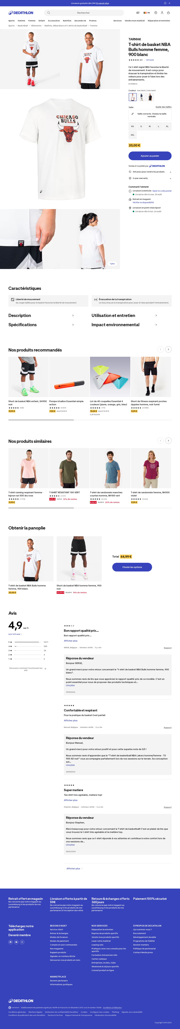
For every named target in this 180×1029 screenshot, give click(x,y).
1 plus (112, 264)
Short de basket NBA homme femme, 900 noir (79, 587)
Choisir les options (132, 567)
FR (148, 13)
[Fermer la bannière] (169, 3)
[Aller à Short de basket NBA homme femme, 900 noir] (79, 558)
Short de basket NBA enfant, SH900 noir (27, 403)
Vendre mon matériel (135, 20)
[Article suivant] (168, 349)
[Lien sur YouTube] (16, 942)
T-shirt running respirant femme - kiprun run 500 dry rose (26, 494)
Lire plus (70, 685)
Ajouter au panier (150, 156)
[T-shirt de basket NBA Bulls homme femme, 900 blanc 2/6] (30, 59)
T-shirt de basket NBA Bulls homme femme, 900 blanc (27, 587)
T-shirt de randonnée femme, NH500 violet (150, 494)
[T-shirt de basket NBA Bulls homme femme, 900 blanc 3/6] (60, 149)
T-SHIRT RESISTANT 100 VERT (64, 492)
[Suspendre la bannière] (165, 3)
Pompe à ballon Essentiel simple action (66, 403)
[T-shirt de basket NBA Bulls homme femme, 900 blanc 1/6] (90, 59)
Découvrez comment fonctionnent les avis (25, 669)
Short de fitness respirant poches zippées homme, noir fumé (149, 403)
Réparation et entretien (159, 20)
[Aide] (156, 12)
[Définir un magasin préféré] (138, 12)
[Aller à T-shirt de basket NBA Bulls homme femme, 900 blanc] (30, 558)
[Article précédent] (160, 349)
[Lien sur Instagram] (22, 942)
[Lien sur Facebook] (10, 942)
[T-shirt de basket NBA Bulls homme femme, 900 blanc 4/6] (30, 239)
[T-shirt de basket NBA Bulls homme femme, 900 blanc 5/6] (90, 239)
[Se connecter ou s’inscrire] (162, 12)
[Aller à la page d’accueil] (20, 13)
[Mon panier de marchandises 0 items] (168, 12)
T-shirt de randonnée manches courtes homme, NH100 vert (106, 494)
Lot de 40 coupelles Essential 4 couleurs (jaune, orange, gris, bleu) (108, 403)
